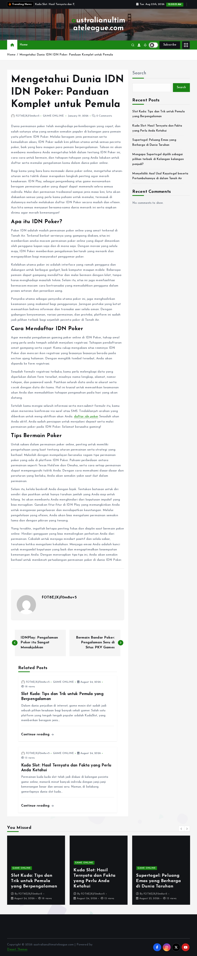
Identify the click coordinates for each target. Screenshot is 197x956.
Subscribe (169, 44)
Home (24, 44)
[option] (36, 870)
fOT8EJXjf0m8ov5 (27, 115)
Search (139, 73)
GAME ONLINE (53, 115)
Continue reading (36, 734)
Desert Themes (17, 949)
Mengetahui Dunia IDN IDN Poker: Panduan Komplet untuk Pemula (66, 54)
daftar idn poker (86, 416)
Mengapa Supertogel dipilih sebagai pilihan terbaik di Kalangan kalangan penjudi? (158, 159)
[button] (181, 829)
